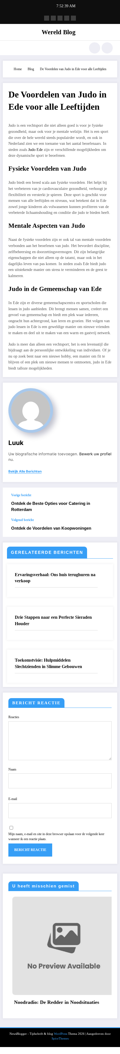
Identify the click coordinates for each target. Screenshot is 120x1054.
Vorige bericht (21, 495)
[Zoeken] (94, 48)
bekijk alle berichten (25, 471)
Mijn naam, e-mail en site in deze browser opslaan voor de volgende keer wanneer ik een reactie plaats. (56, 836)
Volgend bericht (22, 520)
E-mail (12, 799)
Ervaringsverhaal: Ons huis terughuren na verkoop (55, 577)
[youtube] (73, 18)
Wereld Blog (59, 32)
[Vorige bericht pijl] (107, 503)
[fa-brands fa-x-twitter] (53, 18)
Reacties (13, 717)
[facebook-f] (46, 18)
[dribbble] (60, 18)
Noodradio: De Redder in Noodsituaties (52, 1002)
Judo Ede (35, 150)
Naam (12, 769)
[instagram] (66, 18)
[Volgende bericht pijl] (107, 527)
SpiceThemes (60, 1038)
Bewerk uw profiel (95, 454)
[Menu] (10, 48)
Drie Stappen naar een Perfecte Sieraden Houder (53, 620)
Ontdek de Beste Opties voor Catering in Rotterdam (50, 506)
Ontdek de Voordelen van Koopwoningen (51, 528)
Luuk (15, 442)
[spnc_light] (107, 47)
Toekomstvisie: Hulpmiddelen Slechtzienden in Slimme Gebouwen (48, 663)
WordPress (60, 1033)
